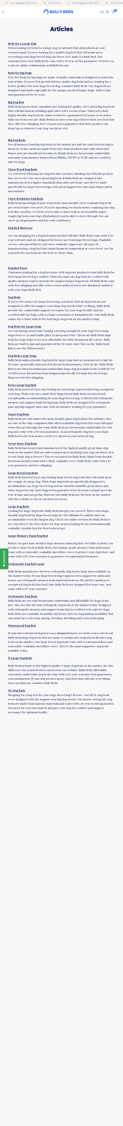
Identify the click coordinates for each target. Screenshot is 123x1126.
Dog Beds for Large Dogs (24, 326)
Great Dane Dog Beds (22, 443)
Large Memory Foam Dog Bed (28, 536)
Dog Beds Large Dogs (22, 356)
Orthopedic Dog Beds (22, 596)
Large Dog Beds (18, 506)
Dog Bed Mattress (20, 228)
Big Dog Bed (16, 102)
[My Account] (107, 11)
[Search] (102, 11)
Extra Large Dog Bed (22, 385)
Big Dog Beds (16, 140)
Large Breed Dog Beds (23, 473)
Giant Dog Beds (18, 414)
